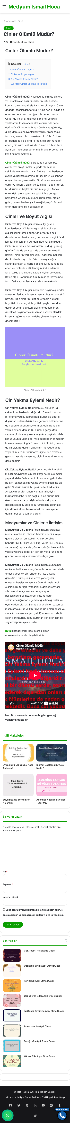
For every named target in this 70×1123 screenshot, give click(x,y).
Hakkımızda (10, 1097)
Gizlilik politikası (50, 1097)
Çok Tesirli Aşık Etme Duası (39, 950)
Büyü (20, 21)
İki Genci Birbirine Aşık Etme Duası (44, 1011)
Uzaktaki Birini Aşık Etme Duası (42, 965)
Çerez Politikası (33, 1097)
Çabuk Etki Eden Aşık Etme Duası (43, 995)
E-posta (8, 884)
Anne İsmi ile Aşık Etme (37, 1026)
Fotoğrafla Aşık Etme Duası (39, 1041)
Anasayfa (11, 21)
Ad (5, 871)
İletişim (20, 1097)
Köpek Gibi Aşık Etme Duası (40, 1056)
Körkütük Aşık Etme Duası (39, 980)
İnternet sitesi (10, 897)
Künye (62, 1097)
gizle (26, 64)
